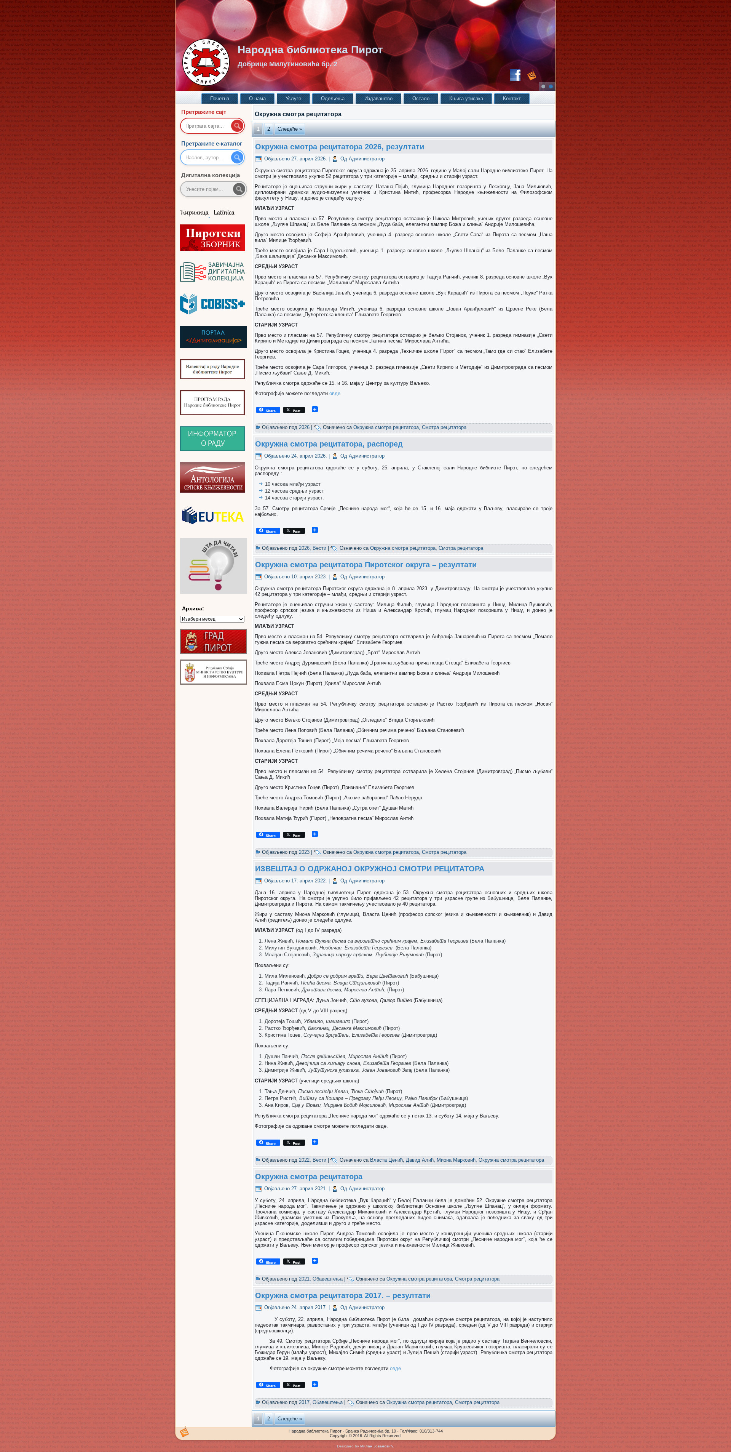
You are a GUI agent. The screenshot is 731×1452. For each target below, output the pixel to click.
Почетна (219, 98)
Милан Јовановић (376, 1446)
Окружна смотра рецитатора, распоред (329, 444)
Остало (420, 98)
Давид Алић (420, 1160)
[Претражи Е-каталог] (237, 157)
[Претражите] (239, 189)
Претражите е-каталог (211, 143)
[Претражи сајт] (237, 126)
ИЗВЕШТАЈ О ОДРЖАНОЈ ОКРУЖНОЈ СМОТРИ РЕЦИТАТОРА (369, 868)
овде (334, 393)
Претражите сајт (203, 112)
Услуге (293, 98)
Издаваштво (378, 98)
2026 (304, 427)
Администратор (367, 159)
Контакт (512, 98)
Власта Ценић (386, 1160)
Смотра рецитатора (444, 427)
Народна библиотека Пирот (310, 50)
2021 (304, 1279)
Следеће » (290, 129)
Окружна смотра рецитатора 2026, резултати (339, 146)
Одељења (333, 98)
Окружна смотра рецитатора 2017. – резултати (343, 1295)
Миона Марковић (456, 1160)
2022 (304, 1160)
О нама (257, 98)
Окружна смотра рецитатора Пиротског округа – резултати (366, 564)
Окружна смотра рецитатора (386, 427)
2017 (304, 1402)
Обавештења (328, 1279)
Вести (319, 548)
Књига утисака (466, 98)
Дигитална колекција (210, 175)
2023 (304, 852)
